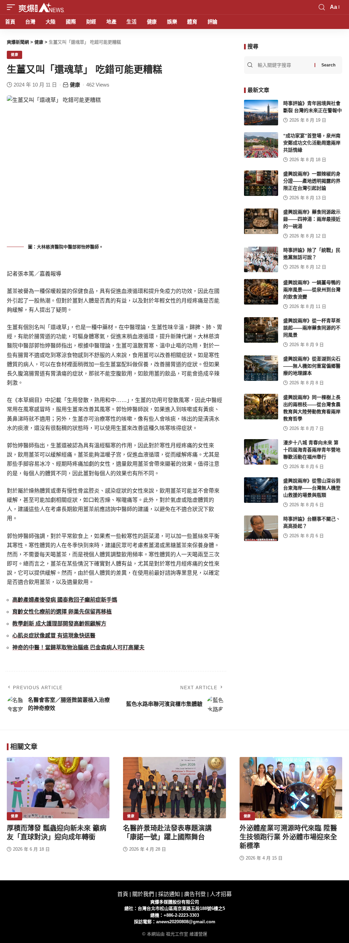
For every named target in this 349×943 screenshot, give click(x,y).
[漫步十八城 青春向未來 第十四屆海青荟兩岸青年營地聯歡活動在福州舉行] (261, 452)
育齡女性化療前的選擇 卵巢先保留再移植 (62, 612)
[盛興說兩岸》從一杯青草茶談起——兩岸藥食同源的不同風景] (261, 330)
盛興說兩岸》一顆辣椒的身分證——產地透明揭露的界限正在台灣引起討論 (311, 181)
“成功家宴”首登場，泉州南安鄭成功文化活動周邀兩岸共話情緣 (311, 143)
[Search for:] (285, 65)
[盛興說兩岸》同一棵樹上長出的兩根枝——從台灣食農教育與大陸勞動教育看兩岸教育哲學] (261, 406)
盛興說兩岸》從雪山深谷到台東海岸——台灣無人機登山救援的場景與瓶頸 (311, 488)
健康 (14, 55)
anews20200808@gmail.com (185, 921)
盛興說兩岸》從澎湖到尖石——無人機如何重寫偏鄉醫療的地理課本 (311, 366)
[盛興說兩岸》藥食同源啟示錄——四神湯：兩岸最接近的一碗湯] (261, 221)
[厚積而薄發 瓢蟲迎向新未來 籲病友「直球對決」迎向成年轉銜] (58, 788)
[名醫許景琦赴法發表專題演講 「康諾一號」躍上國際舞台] (174, 788)
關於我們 (143, 894)
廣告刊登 (195, 894)
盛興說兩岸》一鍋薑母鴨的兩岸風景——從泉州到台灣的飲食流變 (311, 289)
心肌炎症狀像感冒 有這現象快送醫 (53, 635)
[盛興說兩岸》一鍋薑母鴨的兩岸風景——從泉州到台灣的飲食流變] (261, 292)
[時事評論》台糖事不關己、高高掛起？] (261, 528)
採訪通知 (169, 894)
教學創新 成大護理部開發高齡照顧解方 (59, 624)
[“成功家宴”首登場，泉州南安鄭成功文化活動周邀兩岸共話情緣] (261, 145)
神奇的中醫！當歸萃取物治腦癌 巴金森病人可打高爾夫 (78, 647)
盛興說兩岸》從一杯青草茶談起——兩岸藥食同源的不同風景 (311, 328)
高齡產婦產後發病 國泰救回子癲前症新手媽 (64, 600)
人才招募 (221, 894)
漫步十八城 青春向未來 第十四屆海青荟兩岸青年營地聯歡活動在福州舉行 (311, 450)
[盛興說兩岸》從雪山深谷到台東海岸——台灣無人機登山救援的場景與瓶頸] (261, 490)
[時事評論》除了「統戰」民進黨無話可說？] (261, 259)
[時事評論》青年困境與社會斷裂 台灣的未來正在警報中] (261, 112)
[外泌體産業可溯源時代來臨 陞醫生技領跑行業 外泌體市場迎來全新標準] (291, 788)
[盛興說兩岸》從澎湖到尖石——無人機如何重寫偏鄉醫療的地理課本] (261, 368)
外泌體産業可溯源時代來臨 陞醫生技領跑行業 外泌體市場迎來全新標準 (288, 837)
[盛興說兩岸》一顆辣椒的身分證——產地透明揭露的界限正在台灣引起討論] (261, 183)
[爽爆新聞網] (41, 7)
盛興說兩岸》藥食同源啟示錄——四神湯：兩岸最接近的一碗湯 (311, 219)
